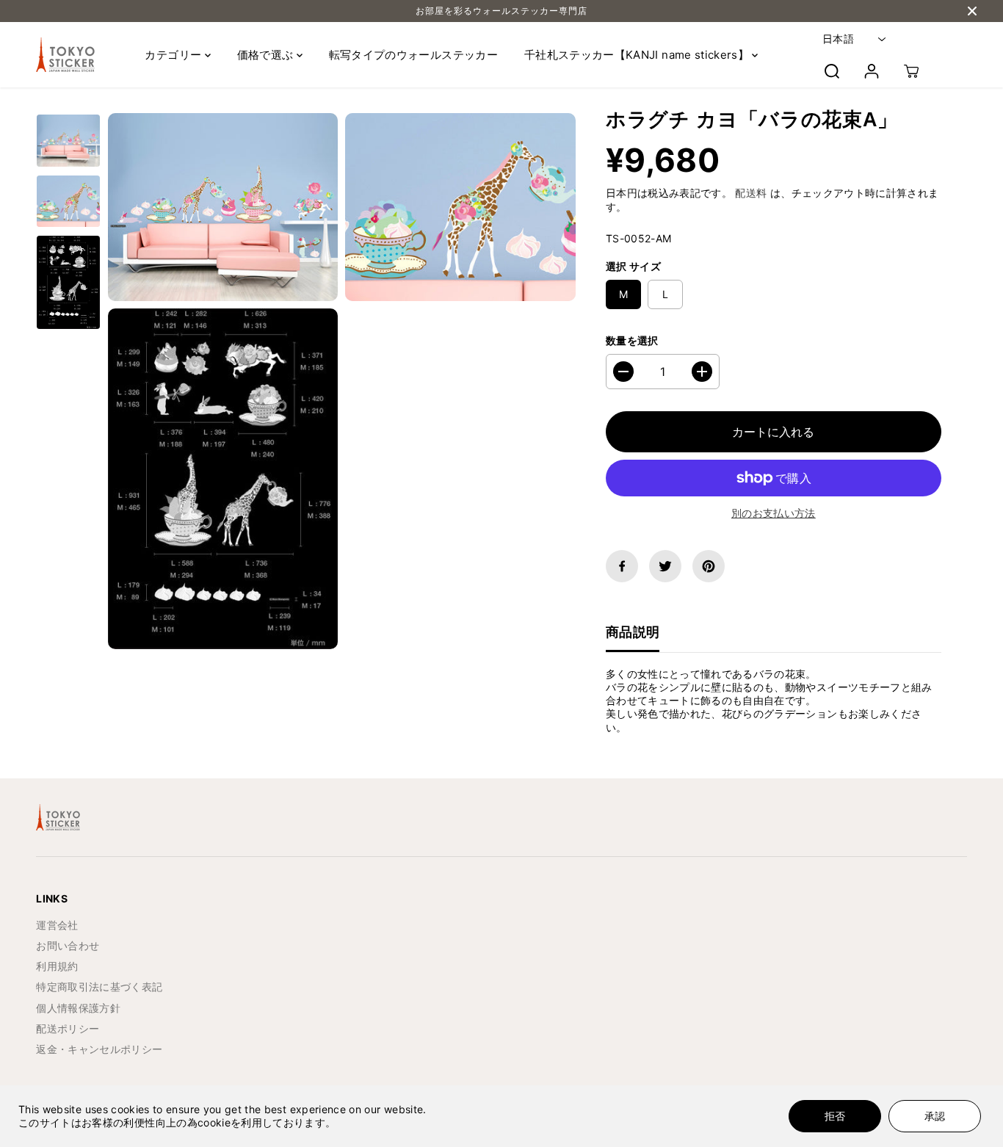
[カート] (911, 71)
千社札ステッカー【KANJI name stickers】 (638, 55)
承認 (934, 1116)
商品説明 (632, 632)
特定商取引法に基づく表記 (99, 986)
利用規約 (57, 966)
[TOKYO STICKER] (65, 54)
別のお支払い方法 (773, 513)
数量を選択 (632, 340)
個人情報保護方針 (78, 1008)
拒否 (835, 1116)
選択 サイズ (633, 266)
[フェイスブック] (622, 566)
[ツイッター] (665, 566)
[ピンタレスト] (708, 566)
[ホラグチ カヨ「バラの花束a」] (223, 207)
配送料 (751, 193)
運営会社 (57, 925)
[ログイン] (871, 71)
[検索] (832, 71)
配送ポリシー (67, 1028)
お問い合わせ (67, 945)
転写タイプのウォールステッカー (413, 55)
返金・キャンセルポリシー (99, 1049)
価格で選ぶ (267, 55)
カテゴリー (174, 55)
